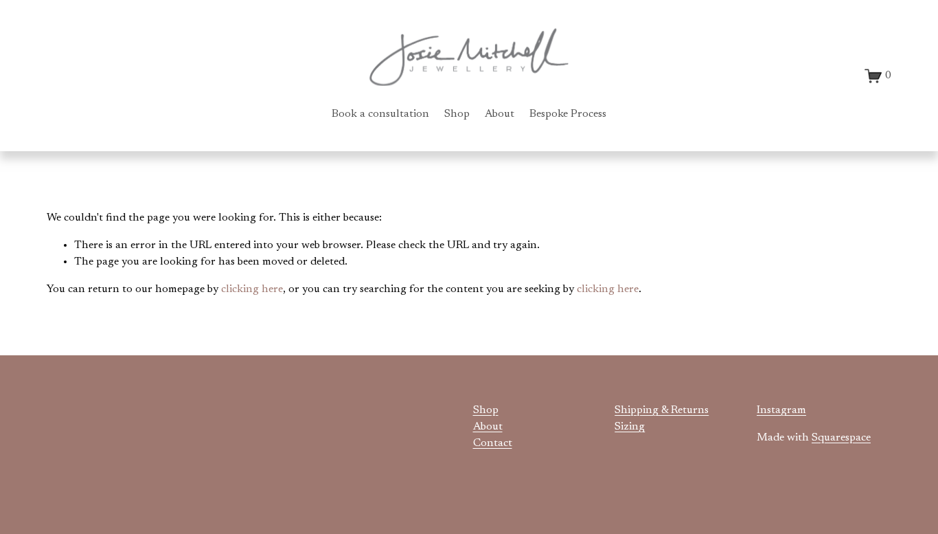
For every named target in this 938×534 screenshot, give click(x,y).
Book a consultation (380, 114)
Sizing (630, 426)
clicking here (252, 289)
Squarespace (841, 437)
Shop (457, 114)
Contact (492, 443)
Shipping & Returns (662, 410)
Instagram (781, 410)
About (499, 114)
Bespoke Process (567, 114)
